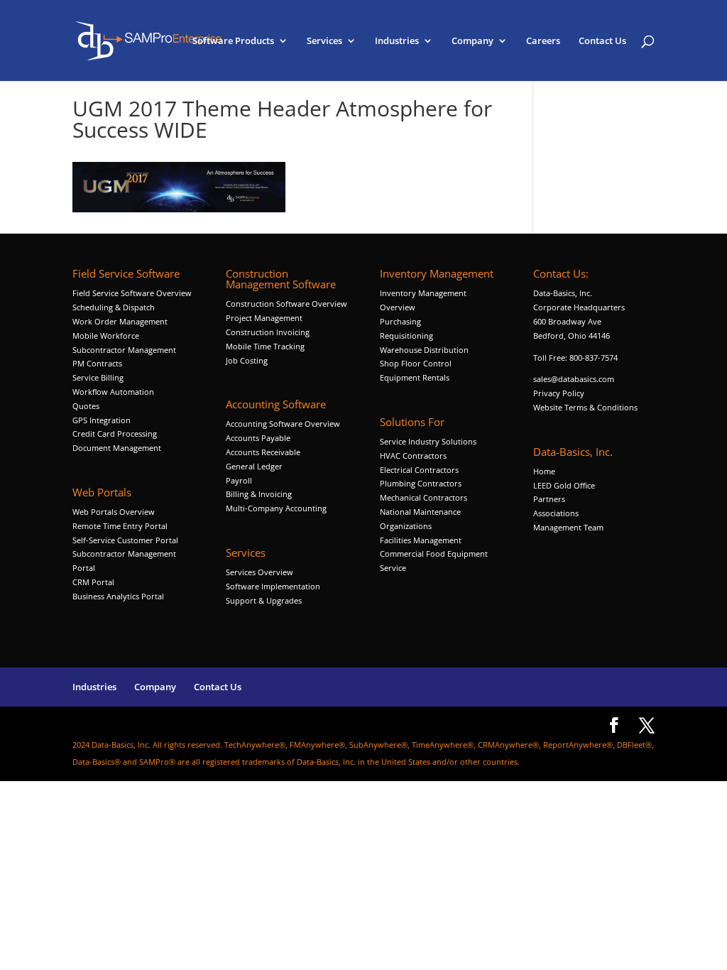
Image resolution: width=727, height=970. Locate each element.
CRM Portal (93, 582)
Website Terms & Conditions (585, 407)
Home (544, 471)
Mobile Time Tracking (265, 346)
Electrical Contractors (419, 469)
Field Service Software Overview (132, 293)
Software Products (233, 41)
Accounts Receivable (263, 452)
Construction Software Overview (286, 303)
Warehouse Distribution (424, 349)
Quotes (85, 405)
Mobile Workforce (105, 335)
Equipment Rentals (414, 377)
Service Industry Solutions (428, 441)
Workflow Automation (113, 391)
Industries (397, 41)
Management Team (568, 527)
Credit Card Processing (114, 433)
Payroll (239, 480)
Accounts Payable (258, 437)
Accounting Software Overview (283, 423)
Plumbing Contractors (420, 483)
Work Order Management (120, 321)
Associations (556, 513)
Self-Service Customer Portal (125, 540)
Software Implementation (273, 586)
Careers (543, 41)
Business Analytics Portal (118, 596)
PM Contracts (97, 363)
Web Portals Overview (113, 511)
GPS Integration (101, 420)
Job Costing (247, 360)
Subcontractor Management (124, 349)
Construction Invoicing (269, 332)
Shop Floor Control (416, 363)
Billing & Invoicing (259, 494)
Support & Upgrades (264, 600)
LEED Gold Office (564, 485)
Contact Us (602, 41)
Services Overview (259, 572)
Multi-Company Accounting (276, 508)
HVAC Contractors (413, 455)
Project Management (264, 317)
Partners (549, 499)
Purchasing (400, 321)
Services (324, 41)
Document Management (117, 447)
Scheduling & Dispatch (113, 307)
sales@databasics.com (573, 379)
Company (472, 41)
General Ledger (254, 466)
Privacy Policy (558, 393)
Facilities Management (420, 540)
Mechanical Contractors (423, 497)
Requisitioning (407, 335)
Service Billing (98, 377)
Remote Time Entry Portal (120, 526)
